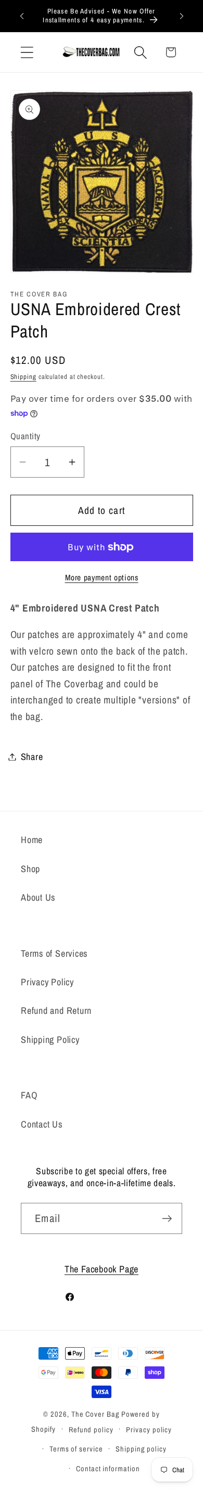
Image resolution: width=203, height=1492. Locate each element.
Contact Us (41, 1124)
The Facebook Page (101, 1269)
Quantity (25, 436)
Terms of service (76, 1449)
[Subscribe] (167, 1219)
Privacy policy (149, 1429)
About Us (38, 897)
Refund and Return (56, 1010)
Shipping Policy (50, 1039)
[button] (27, 52)
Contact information (107, 1468)
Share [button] (32, 756)
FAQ (29, 1095)
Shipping (23, 376)
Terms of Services (54, 953)
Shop (30, 868)
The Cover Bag (95, 1414)
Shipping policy (141, 1449)
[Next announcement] (181, 15)
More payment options (101, 577)
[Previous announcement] (21, 15)
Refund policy (91, 1429)
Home (32, 839)
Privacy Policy (47, 981)
